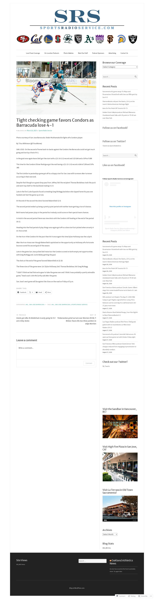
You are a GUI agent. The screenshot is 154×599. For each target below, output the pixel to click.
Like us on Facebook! (114, 165)
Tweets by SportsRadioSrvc (112, 146)
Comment (89, 363)
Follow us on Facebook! (115, 127)
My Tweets (106, 366)
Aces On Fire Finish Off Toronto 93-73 (115, 108)
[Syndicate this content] (110, 560)
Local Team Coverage (33, 53)
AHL (27, 304)
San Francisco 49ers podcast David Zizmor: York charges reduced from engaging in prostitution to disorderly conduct (119, 347)
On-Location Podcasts (51, 53)
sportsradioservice (128, 228)
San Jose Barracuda (36, 304)
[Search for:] (120, 77)
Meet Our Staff (83, 53)
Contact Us (124, 53)
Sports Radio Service (45, 131)
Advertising (112, 53)
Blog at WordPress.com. (77, 588)
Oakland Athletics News (121, 562)
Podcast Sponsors (98, 53)
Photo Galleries (69, 53)
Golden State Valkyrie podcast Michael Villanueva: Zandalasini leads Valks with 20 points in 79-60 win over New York (119, 115)
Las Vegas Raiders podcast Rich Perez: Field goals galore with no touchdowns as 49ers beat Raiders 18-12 (119, 325)
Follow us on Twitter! (114, 141)
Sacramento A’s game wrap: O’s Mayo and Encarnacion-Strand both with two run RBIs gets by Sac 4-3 (120, 94)
